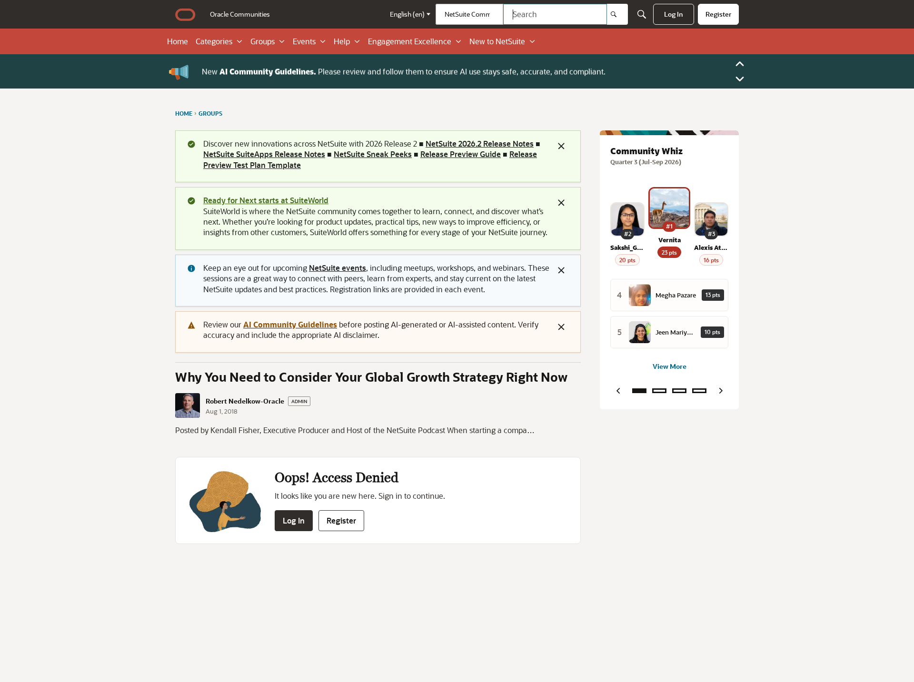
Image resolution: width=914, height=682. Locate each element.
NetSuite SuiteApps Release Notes (264, 154)
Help (342, 41)
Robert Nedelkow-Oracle (245, 401)
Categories (214, 41)
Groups (262, 41)
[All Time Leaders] (699, 390)
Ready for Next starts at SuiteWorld (265, 200)
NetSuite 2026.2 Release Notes (480, 143)
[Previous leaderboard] (618, 391)
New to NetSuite (497, 41)
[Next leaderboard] (720, 391)
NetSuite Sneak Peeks (373, 154)
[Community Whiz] (639, 390)
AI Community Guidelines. (267, 71)
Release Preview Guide (460, 154)
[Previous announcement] (739, 63)
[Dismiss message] (561, 146)
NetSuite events (337, 268)
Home (177, 41)
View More (669, 366)
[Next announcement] (739, 79)
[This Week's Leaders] (659, 390)
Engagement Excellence (409, 41)
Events (304, 41)
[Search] (617, 14)
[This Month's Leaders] (679, 390)
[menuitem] (240, 14)
